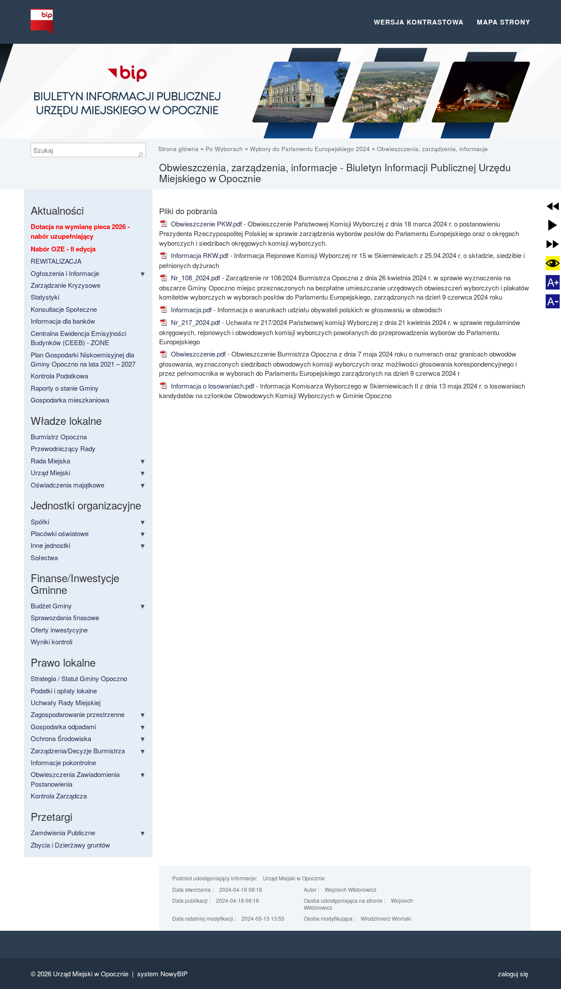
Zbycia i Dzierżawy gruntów (70, 844)
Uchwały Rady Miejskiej (65, 702)
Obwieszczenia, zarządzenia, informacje (432, 149)
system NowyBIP (162, 973)
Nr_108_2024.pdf (194, 277)
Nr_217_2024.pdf (194, 322)
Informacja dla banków (63, 320)
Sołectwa (44, 557)
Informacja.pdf (190, 309)
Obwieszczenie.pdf (197, 353)
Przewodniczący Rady (63, 448)
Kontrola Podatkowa (59, 375)
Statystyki (45, 296)
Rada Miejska (50, 460)
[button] (552, 206)
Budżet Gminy (51, 605)
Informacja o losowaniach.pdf (211, 385)
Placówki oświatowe (60, 533)
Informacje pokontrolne (63, 762)
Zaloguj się (513, 973)
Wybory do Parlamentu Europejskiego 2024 (310, 149)
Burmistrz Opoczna (59, 436)
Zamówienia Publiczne (63, 832)
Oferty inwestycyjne (59, 629)
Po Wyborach (224, 149)
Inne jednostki (50, 545)
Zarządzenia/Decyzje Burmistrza (78, 750)
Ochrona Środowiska (61, 738)
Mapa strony (503, 22)
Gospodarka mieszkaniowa (70, 399)
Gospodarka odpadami (63, 726)
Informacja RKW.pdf (198, 255)
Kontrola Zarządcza (59, 795)
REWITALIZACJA (56, 260)
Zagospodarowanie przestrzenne (77, 714)
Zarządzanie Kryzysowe (65, 285)
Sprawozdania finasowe (65, 617)
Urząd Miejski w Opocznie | (95, 973)
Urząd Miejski (50, 472)
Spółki (40, 521)
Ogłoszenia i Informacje (65, 273)
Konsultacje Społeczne (64, 309)
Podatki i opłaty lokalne (64, 690)
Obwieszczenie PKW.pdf (205, 223)
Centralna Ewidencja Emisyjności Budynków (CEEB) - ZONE (78, 337)
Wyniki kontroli (51, 641)
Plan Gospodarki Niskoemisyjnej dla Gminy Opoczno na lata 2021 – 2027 (83, 359)
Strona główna (179, 149)
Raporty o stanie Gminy (65, 387)
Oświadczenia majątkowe (67, 484)
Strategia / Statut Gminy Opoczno (79, 678)
